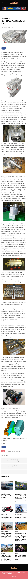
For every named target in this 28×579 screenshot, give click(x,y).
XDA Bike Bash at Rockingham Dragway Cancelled (20, 517)
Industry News (4, 514)
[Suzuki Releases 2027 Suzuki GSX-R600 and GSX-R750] (7, 508)
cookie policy (8, 573)
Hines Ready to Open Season (14, 467)
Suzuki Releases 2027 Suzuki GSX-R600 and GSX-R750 (6, 517)
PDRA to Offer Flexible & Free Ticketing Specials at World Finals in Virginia (20, 557)
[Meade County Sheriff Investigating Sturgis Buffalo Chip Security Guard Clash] (7, 526)
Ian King (13, 451)
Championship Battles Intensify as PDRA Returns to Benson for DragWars (6, 495)
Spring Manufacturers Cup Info (14, 461)
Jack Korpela (4, 27)
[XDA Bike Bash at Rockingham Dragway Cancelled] (21, 508)
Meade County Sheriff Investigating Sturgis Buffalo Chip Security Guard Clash (6, 535)
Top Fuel (18, 451)
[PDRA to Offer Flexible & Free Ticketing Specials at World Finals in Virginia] (21, 548)
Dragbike (9, 451)
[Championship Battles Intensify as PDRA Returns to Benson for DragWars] (7, 485)
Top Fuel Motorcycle (5, 18)
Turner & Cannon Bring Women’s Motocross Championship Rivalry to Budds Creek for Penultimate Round (6, 558)
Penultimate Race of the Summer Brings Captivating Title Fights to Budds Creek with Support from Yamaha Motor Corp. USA (20, 537)
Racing (3, 491)
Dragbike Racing (18, 514)
